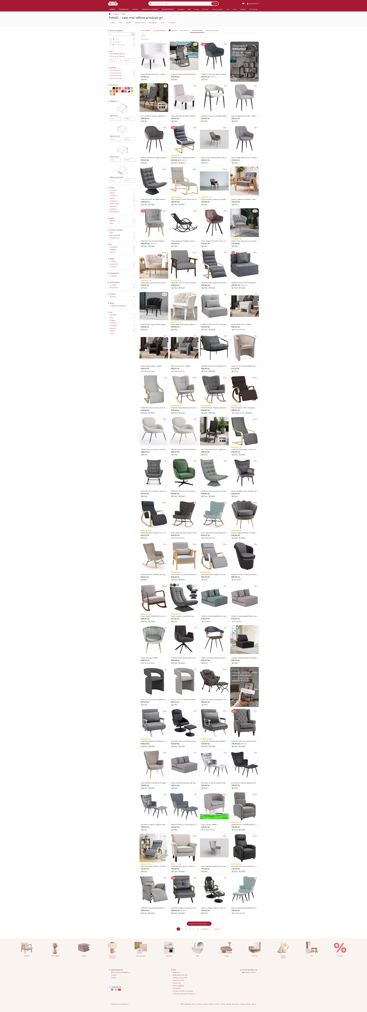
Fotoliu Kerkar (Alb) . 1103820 (241, 324)
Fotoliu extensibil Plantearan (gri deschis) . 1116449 (188, 783)
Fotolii (123, 14)
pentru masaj (114, 204)
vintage (112, 320)
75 (226, 711)
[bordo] (122, 91)
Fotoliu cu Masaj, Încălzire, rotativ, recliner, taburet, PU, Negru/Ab (223, 908)
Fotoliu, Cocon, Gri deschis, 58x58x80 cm (185, 699)
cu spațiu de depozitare (118, 306)
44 (226, 794)
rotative (112, 252)
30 (256, 419)
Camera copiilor (283, 956)
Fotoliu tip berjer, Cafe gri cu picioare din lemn (216, 199)
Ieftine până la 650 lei (117, 54)
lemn (111, 223)
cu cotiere (171, 23)
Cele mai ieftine (197, 30)
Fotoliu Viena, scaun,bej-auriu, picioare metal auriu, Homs (160, 283)
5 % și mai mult (115, 70)
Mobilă (27, 956)
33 (165, 711)
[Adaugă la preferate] (165, 85)
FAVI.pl (205, 1004)
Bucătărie (169, 956)
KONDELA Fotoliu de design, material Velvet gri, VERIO (219, 74)
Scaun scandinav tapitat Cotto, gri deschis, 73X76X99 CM (220, 866)
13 (256, 252)
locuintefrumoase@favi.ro (121, 972)
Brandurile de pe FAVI (180, 977)
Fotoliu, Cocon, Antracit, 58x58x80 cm (153, 699)
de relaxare (114, 201)
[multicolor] (125, 91)
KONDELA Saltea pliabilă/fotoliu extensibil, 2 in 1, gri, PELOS (251, 616)
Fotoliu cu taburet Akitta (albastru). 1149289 (245, 908)
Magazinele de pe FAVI (180, 975)
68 (226, 378)
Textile (84, 956)
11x (150, 614)
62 (226, 169)
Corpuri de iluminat (112, 956)
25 (195, 836)
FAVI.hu (211, 1004)
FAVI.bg (242, 1004)
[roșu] (117, 88)
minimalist (113, 325)
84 (195, 544)
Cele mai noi (184, 30)
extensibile (113, 247)
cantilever (113, 209)
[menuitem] (112, 9)
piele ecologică (115, 235)
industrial (113, 328)
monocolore (153, 23)
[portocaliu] (114, 91)
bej (120, 23)
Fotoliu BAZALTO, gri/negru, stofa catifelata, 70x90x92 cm (160, 491)
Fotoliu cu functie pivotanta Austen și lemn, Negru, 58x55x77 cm (223, 658)
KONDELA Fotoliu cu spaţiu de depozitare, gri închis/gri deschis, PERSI (255, 574)
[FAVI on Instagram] (116, 990)
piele (111, 232)
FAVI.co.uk (235, 1004)
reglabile (113, 249)
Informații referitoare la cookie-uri (184, 994)
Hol (312, 956)
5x (240, 238)
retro (111, 317)
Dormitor (255, 956)
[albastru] (120, 88)
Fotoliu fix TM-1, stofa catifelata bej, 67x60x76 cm (248, 366)
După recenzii (161, 30)
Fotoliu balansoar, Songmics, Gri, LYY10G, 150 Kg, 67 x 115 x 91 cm (163, 533)
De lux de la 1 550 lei (117, 56)
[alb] (111, 88)
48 (256, 503)
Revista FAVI (177, 983)
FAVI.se (228, 1004)
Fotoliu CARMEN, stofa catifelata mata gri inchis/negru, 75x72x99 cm (254, 491)
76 (165, 294)
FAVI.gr (248, 1004)
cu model (113, 267)
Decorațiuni (55, 956)
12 (195, 586)
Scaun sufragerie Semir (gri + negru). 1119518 (246, 116)
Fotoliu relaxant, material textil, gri (182, 616)
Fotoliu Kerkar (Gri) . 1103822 (180, 366)
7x (240, 447)
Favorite (174, 30)
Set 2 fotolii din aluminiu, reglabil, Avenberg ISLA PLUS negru (221, 449)
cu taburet (113, 276)
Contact (114, 975)
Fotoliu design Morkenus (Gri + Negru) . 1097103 (247, 158)
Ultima (216, 929)
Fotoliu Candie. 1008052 (209, 824)
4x (150, 280)
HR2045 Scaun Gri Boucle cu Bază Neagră (155, 449)
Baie (197, 956)
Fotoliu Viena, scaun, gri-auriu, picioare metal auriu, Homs (250, 241)
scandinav (113, 315)
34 (165, 169)
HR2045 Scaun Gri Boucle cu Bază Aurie (184, 449)
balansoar (113, 206)
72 (195, 378)
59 (165, 836)
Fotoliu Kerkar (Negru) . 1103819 (151, 366)
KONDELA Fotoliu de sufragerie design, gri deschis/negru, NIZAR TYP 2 (225, 116)
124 (256, 378)
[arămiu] (114, 94)
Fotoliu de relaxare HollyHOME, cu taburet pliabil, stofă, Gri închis (223, 699)
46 (256, 794)
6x (180, 614)
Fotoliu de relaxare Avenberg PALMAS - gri (185, 74)
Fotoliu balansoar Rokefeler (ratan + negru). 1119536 (188, 241)
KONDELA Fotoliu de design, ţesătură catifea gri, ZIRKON (160, 158)
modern (112, 331)
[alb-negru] (128, 91)
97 (195, 252)
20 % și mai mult (115, 75)
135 (195, 294)
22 (195, 169)
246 (165, 252)
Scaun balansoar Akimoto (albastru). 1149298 (216, 533)
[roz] (125, 88)
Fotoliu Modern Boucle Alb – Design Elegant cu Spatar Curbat (161, 74)
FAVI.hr (217, 1004)
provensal (113, 323)
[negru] (114, 88)
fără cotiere (114, 287)
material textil (140, 23)
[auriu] (131, 91)
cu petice (113, 261)
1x (180, 155)
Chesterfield (114, 212)
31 (165, 44)
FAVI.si (254, 1004)
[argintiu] (111, 94)
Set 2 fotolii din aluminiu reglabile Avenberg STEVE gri (159, 116)
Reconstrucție (140, 956)
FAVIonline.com (116, 1004)
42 (256, 836)
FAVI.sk (200, 1004)
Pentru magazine (178, 985)
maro (162, 23)
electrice (113, 297)
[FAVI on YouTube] (119, 990)
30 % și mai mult (115, 78)
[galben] (122, 88)
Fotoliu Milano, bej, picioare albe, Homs (184, 324)
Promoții (340, 956)
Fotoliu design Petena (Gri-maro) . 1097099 (215, 241)
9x (150, 530)
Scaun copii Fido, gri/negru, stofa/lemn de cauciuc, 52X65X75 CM (193, 116)
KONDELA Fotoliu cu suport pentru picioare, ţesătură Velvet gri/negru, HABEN (197, 824)
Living (226, 956)
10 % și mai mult (115, 73)
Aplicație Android (250, 972)
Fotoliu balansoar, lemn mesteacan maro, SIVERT (248, 408)
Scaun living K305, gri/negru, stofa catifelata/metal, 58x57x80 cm (223, 158)
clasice (113, 23)
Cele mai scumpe (212, 30)
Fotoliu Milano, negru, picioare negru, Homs (155, 324)
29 (226, 669)
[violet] (128, 88)
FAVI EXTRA (176, 988)
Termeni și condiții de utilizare (183, 991)
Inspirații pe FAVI (178, 980)
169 (165, 503)
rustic (112, 333)
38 (256, 211)
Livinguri (116, 14)
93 (226, 836)
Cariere (113, 977)
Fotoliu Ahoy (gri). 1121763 (149, 658)
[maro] (117, 91)
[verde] (111, 91)
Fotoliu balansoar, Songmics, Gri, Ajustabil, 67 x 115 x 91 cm (221, 574)
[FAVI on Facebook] (112, 990)
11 (256, 544)
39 (226, 127)
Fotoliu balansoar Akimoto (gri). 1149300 (184, 533)
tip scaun (113, 195)
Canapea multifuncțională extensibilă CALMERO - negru (250, 658)
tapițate (128, 23)
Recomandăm (145, 30)
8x (150, 739)
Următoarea (205, 929)
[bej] (120, 91)
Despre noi (176, 972)
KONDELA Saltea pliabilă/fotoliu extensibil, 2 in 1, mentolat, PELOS (223, 616)
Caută (215, 3)
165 (165, 586)
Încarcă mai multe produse (198, 924)
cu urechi (113, 190)
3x (240, 530)
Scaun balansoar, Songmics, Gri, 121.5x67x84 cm (157, 866)
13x (211, 739)
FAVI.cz (194, 1004)
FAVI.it (223, 1004)
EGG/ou (112, 193)
